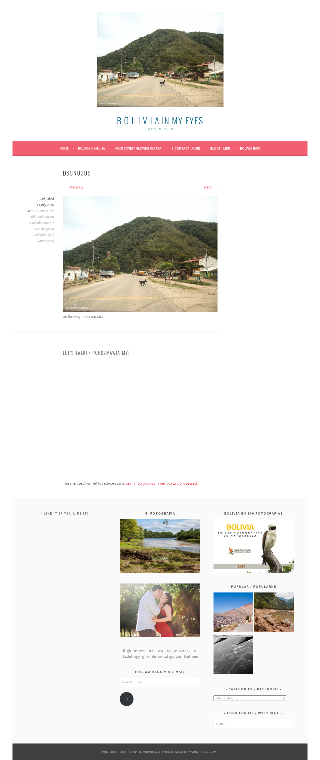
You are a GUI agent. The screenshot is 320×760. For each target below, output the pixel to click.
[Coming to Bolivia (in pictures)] (233, 655)
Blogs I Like (220, 148)
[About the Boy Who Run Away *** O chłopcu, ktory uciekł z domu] (233, 613)
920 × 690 (38, 211)
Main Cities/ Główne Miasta (138, 148)
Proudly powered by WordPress (130, 752)
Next (208, 187)
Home (64, 148)
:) (127, 699)
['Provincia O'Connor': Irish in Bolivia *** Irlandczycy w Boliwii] (274, 613)
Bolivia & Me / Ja (91, 148)
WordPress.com (203, 752)
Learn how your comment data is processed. (162, 483)
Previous (75, 187)
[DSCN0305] (140, 310)
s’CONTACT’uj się (186, 148)
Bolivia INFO (250, 148)
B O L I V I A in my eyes (160, 120)
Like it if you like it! (66, 513)
